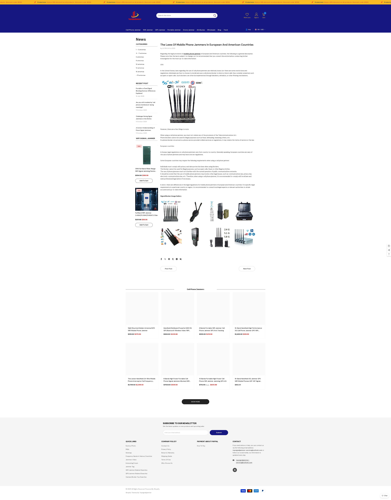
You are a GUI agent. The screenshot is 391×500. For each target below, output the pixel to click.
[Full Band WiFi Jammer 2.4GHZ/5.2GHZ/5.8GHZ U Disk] (146, 199)
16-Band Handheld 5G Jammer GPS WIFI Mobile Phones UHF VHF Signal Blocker (248, 380)
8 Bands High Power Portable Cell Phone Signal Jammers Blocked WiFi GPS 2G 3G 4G (177, 380)
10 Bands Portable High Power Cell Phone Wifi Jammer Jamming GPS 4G (212, 380)
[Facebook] (161, 259)
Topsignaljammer (145, 492)
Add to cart (144, 181)
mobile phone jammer (192, 54)
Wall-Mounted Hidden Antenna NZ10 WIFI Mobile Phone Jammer (141, 329)
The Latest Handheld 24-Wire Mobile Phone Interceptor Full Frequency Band (141, 380)
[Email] (181, 259)
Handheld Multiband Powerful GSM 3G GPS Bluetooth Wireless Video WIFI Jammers (178, 329)
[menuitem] (146, 49)
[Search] (186, 15)
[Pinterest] (169, 259)
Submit (219, 432)
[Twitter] (165, 259)
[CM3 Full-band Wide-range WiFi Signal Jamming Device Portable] (146, 155)
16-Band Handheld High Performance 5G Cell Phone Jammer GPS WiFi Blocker (248, 329)
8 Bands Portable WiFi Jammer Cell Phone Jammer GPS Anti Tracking (212, 329)
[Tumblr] (173, 259)
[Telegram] (177, 259)
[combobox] (184, 15)
